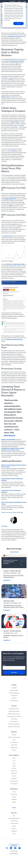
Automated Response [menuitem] (14, 693)
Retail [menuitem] (14, 739)
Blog (14, 512)
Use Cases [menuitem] (14, 706)
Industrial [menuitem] (14, 750)
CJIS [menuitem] (14, 760)
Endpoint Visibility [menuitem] (14, 690)
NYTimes (11, 80)
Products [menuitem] (14, 685)
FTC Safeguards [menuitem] (14, 783)
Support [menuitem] (19, 1)
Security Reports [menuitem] (14, 700)
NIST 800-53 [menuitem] (14, 773)
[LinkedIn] (11, 848)
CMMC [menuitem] (14, 758)
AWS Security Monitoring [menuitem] (14, 724)
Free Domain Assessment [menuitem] (14, 818)
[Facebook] (15, 848)
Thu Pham (4, 526)
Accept (18, 23)
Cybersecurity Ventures (14, 36)
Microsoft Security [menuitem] (14, 721)
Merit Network (9, 436)
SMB (10, 205)
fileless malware (15, 122)
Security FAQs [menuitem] (14, 820)
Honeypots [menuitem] (14, 698)
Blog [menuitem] (14, 815)
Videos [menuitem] (14, 833)
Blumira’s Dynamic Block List (15, 339)
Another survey (5, 97)
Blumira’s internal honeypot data (15, 264)
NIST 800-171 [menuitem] (14, 770)
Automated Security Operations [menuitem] (14, 716)
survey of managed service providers (14, 61)
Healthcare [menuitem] (14, 734)
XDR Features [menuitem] (14, 695)
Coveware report (7, 236)
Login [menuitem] (24, 1)
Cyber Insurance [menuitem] (14, 781)
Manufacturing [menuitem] (14, 747)
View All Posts (14, 552)
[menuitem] (14, 807)
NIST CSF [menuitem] (14, 768)
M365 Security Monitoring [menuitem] (14, 726)
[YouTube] (19, 848)
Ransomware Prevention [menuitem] (14, 711)
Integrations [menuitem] (12, 1)
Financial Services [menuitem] (14, 742)
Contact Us (14, 845)
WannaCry (14, 150)
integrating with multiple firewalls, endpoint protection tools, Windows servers (12, 449)
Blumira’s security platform (8, 439)
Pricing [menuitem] (14, 791)
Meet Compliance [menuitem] (14, 755)
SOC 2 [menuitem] (14, 763)
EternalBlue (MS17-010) (9, 199)
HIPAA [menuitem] (14, 765)
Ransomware (19, 512)
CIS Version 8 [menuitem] (14, 778)
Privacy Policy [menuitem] (14, 851)
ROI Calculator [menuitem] (14, 794)
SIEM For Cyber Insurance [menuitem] (14, 713)
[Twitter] (7, 848)
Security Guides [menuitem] (14, 823)
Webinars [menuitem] (14, 828)
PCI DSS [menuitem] (14, 776)
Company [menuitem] (14, 796)
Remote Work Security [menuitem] (14, 708)
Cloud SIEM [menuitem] (14, 687)
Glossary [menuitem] (14, 826)
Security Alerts (9, 512)
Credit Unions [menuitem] (14, 744)
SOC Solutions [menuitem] (14, 718)
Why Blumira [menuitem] (14, 789)
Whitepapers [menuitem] (14, 831)
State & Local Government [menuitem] (14, 737)
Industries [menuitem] (14, 732)
